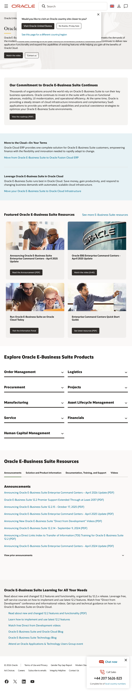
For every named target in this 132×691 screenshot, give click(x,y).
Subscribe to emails (37, 670)
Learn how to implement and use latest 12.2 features (39, 619)
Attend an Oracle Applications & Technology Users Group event (45, 643)
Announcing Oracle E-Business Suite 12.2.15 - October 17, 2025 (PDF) (44, 506)
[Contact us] (126, 6)
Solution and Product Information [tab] (43, 472)
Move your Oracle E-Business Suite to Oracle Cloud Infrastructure (42, 191)
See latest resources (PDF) (85, 330)
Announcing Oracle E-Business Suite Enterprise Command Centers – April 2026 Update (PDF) (59, 492)
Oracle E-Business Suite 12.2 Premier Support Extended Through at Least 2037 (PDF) (54, 499)
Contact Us (74, 670)
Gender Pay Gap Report (61, 665)
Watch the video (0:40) (84, 272)
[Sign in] (119, 6)
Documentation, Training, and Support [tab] (86, 472)
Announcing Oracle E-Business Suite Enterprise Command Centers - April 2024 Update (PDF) (59, 546)
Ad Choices (9, 670)
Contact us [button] (31, 55)
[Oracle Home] (23, 6)
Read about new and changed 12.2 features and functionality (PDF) (47, 613)
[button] (6, 6)
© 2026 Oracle (11, 665)
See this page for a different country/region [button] (44, 34)
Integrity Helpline (57, 670)
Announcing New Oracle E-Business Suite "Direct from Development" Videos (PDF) (53, 521)
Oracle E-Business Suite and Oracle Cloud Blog (35, 631)
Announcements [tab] (12, 472)
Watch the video (13, 55)
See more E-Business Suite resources (105, 214)
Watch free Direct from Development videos (34, 625)
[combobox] (72, 6)
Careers (21, 670)
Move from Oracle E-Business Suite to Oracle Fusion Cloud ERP (41, 157)
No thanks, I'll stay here (69, 26)
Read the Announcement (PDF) (26, 272)
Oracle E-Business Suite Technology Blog (32, 637)
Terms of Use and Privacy (35, 665)
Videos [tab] (114, 472)
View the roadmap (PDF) (22, 116)
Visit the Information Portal (24, 330)
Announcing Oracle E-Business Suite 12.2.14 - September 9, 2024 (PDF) (45, 528)
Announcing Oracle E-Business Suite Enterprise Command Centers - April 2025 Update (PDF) (59, 513)
